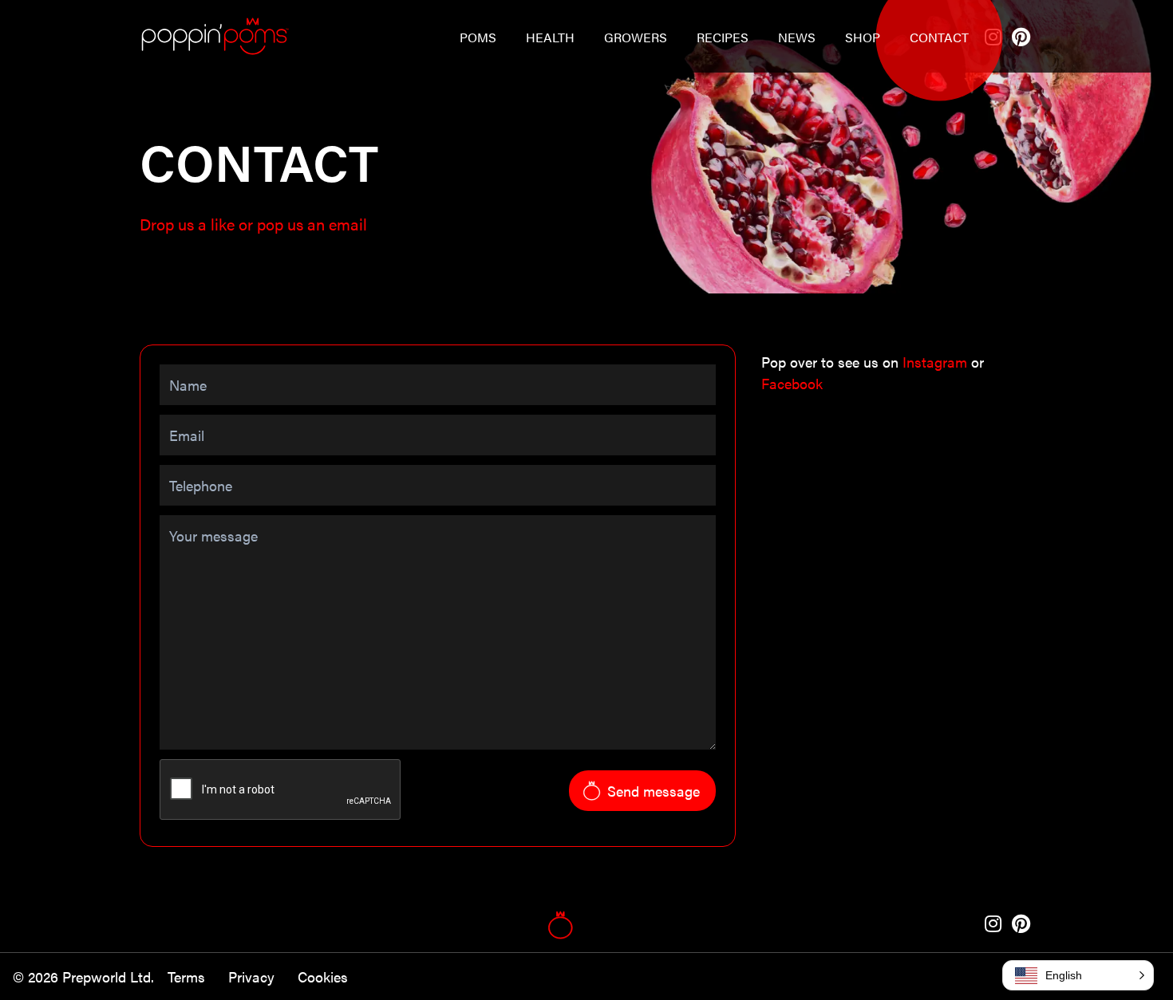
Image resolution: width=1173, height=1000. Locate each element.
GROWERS (635, 37)
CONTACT (939, 37)
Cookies (323, 976)
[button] (1078, 975)
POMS (478, 37)
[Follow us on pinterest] (1021, 38)
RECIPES (722, 37)
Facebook (792, 383)
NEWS (797, 37)
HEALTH (550, 37)
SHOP (862, 37)
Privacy (253, 976)
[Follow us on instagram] (995, 925)
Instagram (936, 362)
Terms (188, 976)
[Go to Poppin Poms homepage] (214, 36)
